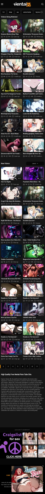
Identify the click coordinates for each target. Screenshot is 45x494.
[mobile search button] (42, 4)
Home (8, 475)
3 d (3, 12)
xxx (18, 12)
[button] (41, 12)
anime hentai (27, 12)
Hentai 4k (19, 492)
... (41, 366)
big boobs (39, 12)
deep (10, 12)
